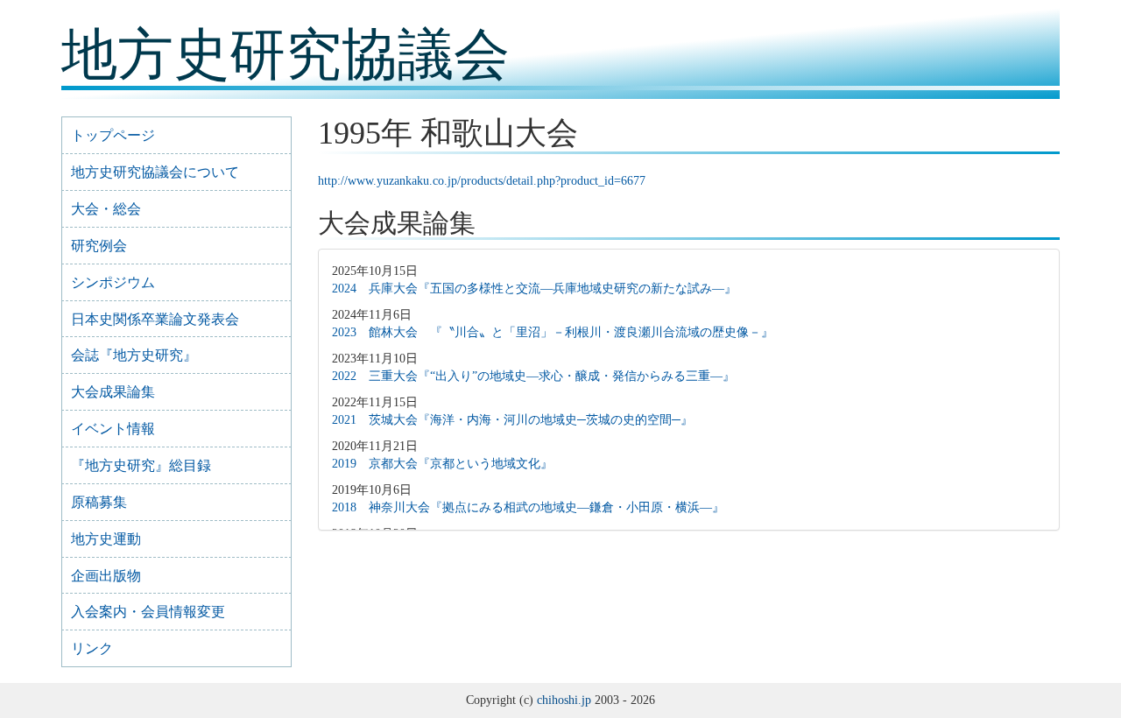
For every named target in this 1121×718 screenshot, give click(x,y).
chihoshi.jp (564, 700)
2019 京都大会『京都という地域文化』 (442, 463)
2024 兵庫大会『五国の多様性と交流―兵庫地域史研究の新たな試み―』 (534, 288)
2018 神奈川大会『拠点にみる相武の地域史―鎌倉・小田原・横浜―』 (528, 507)
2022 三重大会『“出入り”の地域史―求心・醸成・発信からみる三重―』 (533, 376)
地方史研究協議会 (285, 55)
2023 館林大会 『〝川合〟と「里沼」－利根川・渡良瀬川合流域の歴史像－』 (552, 332)
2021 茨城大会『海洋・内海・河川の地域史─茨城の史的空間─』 (512, 419)
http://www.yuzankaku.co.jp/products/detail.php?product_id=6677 (481, 180)
